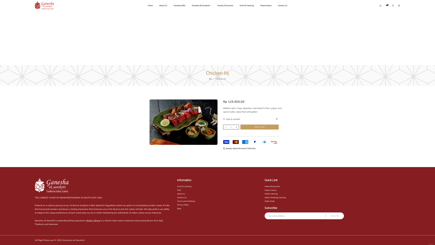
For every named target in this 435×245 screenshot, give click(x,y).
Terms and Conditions (186, 201)
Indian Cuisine (270, 190)
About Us (181, 194)
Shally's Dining (93, 220)
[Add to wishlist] (230, 119)
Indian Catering (271, 194)
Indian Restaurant (272, 186)
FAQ (179, 190)
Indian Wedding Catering (275, 197)
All (210, 79)
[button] (393, 5)
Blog (179, 208)
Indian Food (269, 201)
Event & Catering (184, 186)
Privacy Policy (183, 205)
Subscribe (335, 216)
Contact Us (181, 197)
